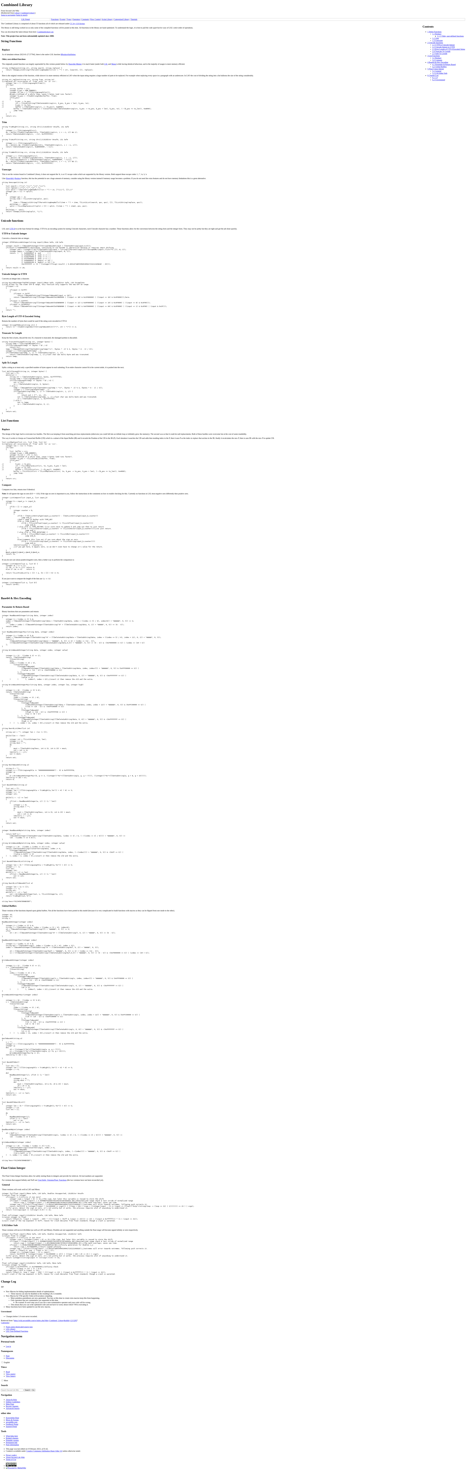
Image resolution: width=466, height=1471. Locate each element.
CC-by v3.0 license (77, 24)
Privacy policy (11, 1455)
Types (69, 19)
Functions (55, 19)
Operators (76, 19)
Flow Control (95, 19)
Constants (85, 19)
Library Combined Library (24, 13)
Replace (18, 178)
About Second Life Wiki (15, 1457)
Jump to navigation (8, 15)
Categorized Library (121, 19)
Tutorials (134, 19)
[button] (2, 1362)
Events (62, 19)
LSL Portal (25, 19)
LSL (106, 64)
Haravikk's (10, 178)
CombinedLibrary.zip (45, 32)
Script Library (107, 19)
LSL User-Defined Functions (17, 1331)
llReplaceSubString (68, 54)
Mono (113, 64)
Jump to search (21, 15)
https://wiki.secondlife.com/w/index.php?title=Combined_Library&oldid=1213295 (45, 1321)
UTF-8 (12, 229)
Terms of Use (11, 1459)
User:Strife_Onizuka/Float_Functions (52, 1180)
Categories (5, 1323)
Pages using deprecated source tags (19, 1327)
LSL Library (10, 1329)
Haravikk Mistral (74, 64)
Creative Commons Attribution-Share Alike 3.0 (44, 1451)
